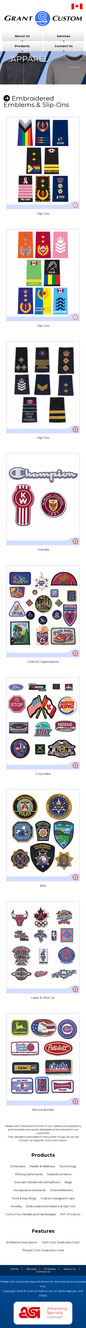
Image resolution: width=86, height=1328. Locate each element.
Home (14, 1269)
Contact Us (64, 46)
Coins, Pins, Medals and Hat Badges (31, 1214)
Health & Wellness (42, 1166)
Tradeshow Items (59, 1174)
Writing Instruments (29, 1174)
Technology (67, 1166)
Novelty (16, 1206)
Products (22, 46)
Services (63, 36)
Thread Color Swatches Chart (43, 1250)
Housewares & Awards (29, 1190)
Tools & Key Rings (24, 1198)
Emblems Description (21, 1242)
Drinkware (17, 1166)
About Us (22, 36)
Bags (68, 1182)
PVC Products (70, 1214)
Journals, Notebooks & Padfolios (37, 1182)
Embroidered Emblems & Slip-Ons (50, 1206)
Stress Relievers (61, 1190)
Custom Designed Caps (58, 1198)
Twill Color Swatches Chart (61, 1242)
